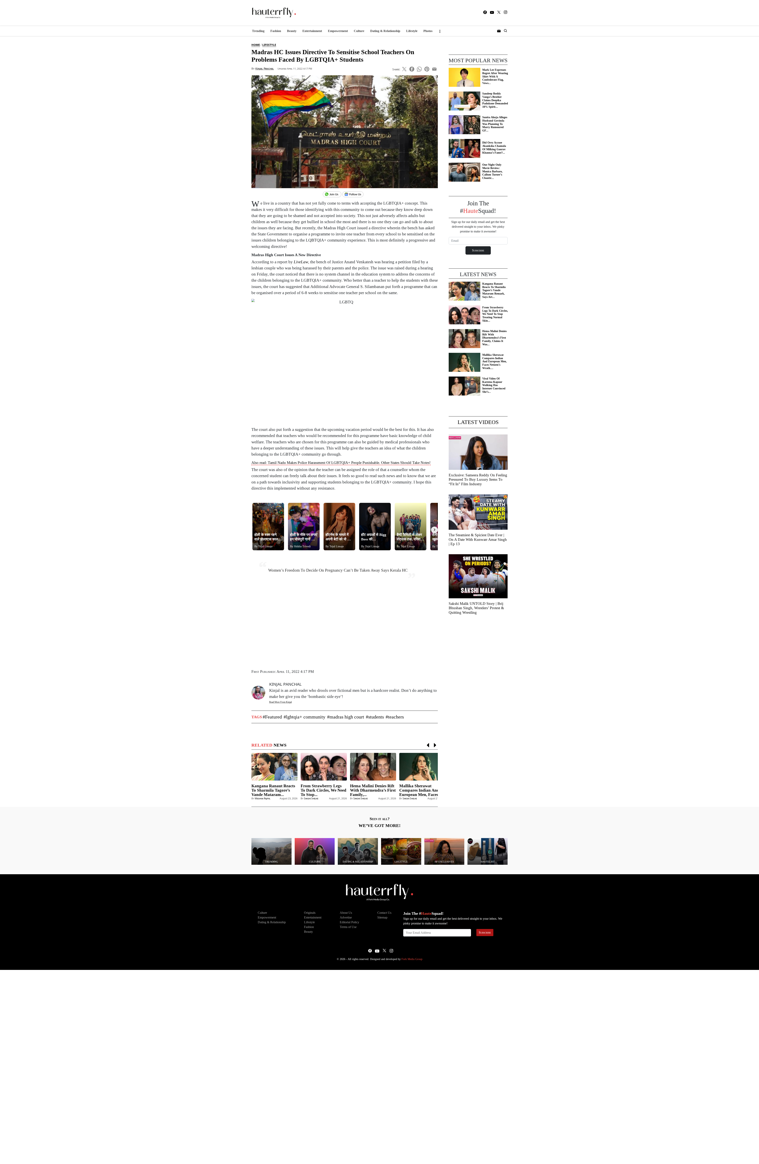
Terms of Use (348, 927)
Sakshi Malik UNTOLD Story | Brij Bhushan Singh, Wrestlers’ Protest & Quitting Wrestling (476, 608)
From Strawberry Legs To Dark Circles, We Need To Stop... (323, 790)
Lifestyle (411, 31)
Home (255, 45)
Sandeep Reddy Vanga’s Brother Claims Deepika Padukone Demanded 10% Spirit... (495, 100)
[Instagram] (505, 12)
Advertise (346, 917)
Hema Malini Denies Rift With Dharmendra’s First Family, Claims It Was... (494, 338)
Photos (427, 31)
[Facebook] (485, 13)
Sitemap (382, 917)
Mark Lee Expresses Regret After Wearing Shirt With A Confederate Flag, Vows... (495, 76)
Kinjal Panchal (264, 68)
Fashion (275, 31)
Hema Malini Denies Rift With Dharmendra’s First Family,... (373, 790)
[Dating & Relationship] (358, 851)
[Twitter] (499, 13)
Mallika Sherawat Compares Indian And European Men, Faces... (420, 790)
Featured (273, 716)
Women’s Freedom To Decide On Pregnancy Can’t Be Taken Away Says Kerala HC (338, 570)
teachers (396, 716)
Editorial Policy (349, 922)
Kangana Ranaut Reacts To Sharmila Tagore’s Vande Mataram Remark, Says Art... (494, 290)
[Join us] (332, 194)
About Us (346, 912)
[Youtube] (492, 12)
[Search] (505, 31)
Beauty (291, 31)
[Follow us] (354, 194)
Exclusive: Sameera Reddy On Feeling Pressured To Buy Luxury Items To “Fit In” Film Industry (478, 479)
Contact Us (384, 912)
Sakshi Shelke (311, 798)
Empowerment (338, 31)
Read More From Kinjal (280, 702)
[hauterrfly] (272, 13)
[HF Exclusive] (444, 851)
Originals (309, 912)
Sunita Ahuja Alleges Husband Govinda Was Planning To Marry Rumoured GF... (494, 124)
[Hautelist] (487, 851)
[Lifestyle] (401, 851)
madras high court (346, 716)
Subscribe (485, 932)
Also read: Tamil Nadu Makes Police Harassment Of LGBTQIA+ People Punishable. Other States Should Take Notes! (340, 463)
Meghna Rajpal (262, 798)
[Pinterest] (426, 68)
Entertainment (312, 31)
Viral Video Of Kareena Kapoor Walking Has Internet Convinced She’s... (493, 385)
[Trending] (271, 851)
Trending (258, 31)
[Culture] (315, 851)
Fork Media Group (411, 959)
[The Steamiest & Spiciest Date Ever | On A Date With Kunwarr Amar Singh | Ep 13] (478, 511)
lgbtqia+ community (305, 716)
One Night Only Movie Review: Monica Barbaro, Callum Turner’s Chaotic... (492, 171)
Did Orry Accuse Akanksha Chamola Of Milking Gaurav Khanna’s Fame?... (494, 147)
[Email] (434, 68)
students (376, 716)
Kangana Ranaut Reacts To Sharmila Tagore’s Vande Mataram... (273, 790)
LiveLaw (301, 262)
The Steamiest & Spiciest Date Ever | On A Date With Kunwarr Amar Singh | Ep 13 (478, 539)
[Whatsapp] (419, 68)
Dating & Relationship (385, 31)
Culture (359, 31)
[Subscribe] (499, 31)
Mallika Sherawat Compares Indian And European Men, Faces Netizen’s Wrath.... (494, 361)
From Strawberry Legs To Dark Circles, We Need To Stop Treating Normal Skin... (495, 314)
